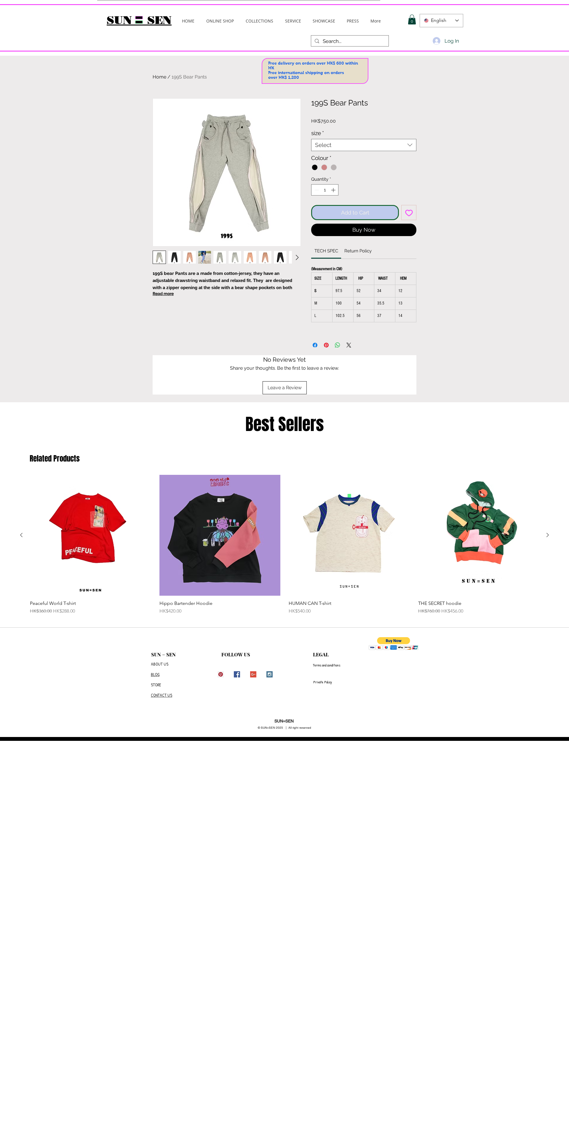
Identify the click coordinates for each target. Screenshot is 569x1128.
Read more (163, 293)
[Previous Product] (21, 535)
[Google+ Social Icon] (253, 674)
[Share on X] (348, 345)
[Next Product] (547, 535)
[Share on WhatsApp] (337, 345)
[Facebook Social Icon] (237, 674)
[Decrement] (316, 190)
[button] (259, 21)
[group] (284, 545)
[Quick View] (90, 535)
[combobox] (363, 145)
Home (159, 77)
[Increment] (334, 190)
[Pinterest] (221, 674)
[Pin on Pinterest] (326, 345)
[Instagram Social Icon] (269, 674)
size (317, 133)
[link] (326, 251)
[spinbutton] (325, 190)
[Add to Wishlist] (408, 212)
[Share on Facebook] (315, 345)
